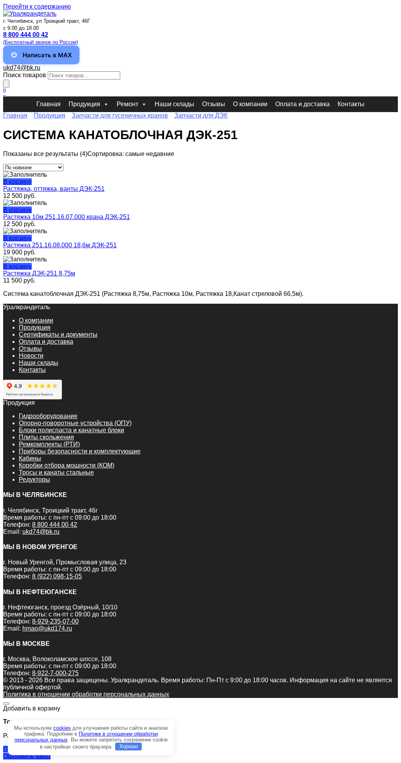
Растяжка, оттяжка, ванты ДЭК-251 (54, 188)
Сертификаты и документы (58, 334)
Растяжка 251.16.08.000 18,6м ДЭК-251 (60, 245)
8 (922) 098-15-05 (57, 576)
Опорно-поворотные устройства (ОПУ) (75, 423)
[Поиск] (6, 84)
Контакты (351, 104)
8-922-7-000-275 (55, 673)
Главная (48, 104)
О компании (250, 104)
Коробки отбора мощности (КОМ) (66, 465)
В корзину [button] (17, 181)
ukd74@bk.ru (21, 67)
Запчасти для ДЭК (201, 115)
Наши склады (174, 104)
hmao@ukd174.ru (47, 628)
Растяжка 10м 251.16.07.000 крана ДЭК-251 (66, 217)
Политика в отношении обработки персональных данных (86, 694)
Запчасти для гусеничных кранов (120, 115)
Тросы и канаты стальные (56, 472)
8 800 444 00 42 (54, 524)
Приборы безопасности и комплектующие (80, 451)
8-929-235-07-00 (55, 621)
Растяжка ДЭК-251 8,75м (39, 273)
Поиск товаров (24, 75)
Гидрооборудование (48, 416)
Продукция (84, 104)
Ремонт (127, 104)
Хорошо (128, 746)
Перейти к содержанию (37, 6)
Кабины (30, 458)
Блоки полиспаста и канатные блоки (71, 430)
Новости (31, 355)
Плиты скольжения (46, 437)
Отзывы (213, 104)
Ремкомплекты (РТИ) (49, 444)
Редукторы (34, 479)
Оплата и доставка (302, 104)
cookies (62, 728)
